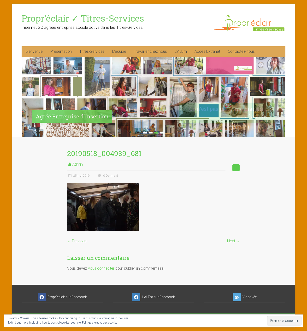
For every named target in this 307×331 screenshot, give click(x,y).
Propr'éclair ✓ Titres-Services (83, 18)
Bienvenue (34, 51)
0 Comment (110, 175)
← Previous (77, 241)
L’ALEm (181, 51)
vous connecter (101, 268)
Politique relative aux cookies (99, 322)
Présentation (61, 51)
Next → (233, 241)
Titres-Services (92, 51)
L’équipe (119, 51)
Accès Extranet (207, 51)
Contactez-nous (241, 51)
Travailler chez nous (150, 51)
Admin (77, 164)
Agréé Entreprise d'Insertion (72, 116)
